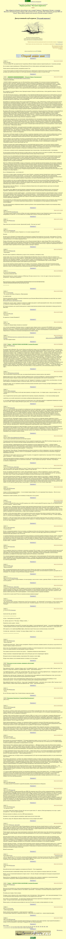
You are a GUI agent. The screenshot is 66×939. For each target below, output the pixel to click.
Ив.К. (10, 600)
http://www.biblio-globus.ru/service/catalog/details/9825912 (54, 337)
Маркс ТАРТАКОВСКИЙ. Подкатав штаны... (20, 78)
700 (40, 926)
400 (34, 926)
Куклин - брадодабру (15, 824)
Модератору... (60, 930)
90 (26, 926)
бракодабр (12, 230)
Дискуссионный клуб (40, 4)
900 (44, 926)
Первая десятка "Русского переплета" (33, 5)
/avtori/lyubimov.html (58, 501)
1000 (47, 926)
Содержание (22, 4)
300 (32, 926)
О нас (25, 4)
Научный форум (45, 4)
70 (23, 926)
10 (13, 926)
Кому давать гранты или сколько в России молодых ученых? (35, 13)
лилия (11, 313)
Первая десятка (34, 4)
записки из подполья (14, 373)
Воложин (13, 220)
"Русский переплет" (44, 18)
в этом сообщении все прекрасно (16, 437)
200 (30, 926)
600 (38, 926)
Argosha (11, 292)
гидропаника (12, 391)
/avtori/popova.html (59, 855)
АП (11, 855)
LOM (9, 501)
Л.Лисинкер (13, 272)
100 (28, 926)
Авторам (28, 4)
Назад (4, 925)
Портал (19, 4)
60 (21, 926)
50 (20, 926)
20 (15, 926)
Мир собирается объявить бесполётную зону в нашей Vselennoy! (24, 10)
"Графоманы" (60, 41)
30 (16, 926)
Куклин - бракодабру (14, 466)
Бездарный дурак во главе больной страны (12, 300)
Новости (31, 4)
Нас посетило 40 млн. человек (34, 11)
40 (18, 926)
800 (42, 926)
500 (36, 926)
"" (10, 62)
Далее (7, 925)
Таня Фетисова (14, 211)
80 (24, 926)
